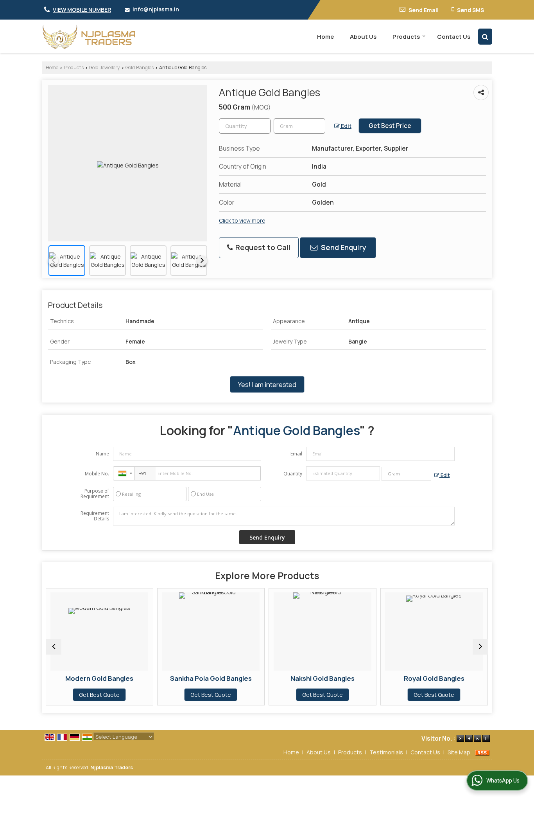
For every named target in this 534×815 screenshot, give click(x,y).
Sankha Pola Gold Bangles (165, 678)
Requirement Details (95, 516)
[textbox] (299, 126)
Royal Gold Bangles (388, 678)
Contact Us (453, 36)
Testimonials (386, 752)
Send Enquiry (342, 247)
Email (296, 453)
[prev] (53, 260)
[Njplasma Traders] (89, 36)
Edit (345, 126)
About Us (363, 36)
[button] (82, 9)
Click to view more (242, 220)
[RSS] (482, 752)
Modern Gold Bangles (54, 678)
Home (325, 36)
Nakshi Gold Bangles (277, 678)
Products (406, 36)
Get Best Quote (54, 694)
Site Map (459, 752)
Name (102, 453)
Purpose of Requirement (95, 493)
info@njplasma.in (156, 9)
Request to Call (262, 247)
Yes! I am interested (267, 384)
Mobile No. (97, 473)
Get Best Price (390, 126)
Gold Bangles (139, 67)
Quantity (292, 473)
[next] (202, 260)
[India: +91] (124, 473)
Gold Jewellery (104, 67)
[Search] (485, 37)
